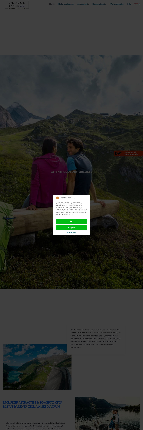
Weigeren (71, 228)
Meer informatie (71, 232)
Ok (71, 221)
